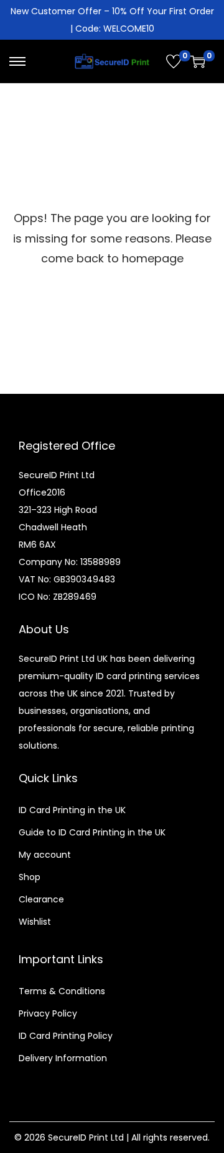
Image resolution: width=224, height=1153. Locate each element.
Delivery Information (63, 1058)
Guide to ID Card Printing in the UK (92, 832)
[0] (173, 61)
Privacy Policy (48, 1013)
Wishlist (35, 921)
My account (45, 854)
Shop (29, 877)
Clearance (41, 899)
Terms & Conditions (62, 991)
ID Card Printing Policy (66, 1036)
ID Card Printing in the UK (72, 810)
